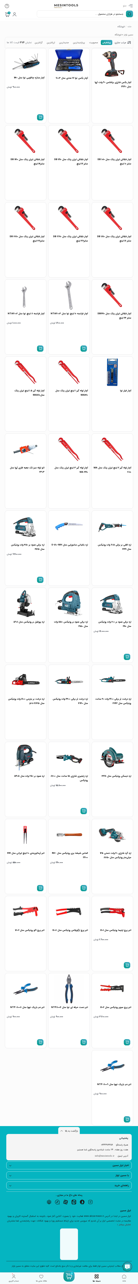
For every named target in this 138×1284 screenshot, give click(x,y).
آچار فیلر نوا (125, 391)
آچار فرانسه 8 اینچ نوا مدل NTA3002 (26, 313)
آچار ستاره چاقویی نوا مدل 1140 (29, 78)
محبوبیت (93, 42)
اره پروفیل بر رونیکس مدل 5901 (28, 622)
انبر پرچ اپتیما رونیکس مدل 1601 (115, 930)
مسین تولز (128, 34)
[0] (69, 1280)
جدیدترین (64, 42)
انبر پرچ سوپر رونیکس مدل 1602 (115, 1007)
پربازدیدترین (79, 42)
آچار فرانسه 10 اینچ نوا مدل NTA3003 (69, 313)
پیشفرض (106, 42)
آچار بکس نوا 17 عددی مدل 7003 (72, 78)
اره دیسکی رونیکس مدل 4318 (116, 776)
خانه (129, 26)
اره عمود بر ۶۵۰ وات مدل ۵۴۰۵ (29, 776)
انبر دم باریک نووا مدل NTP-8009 (114, 1084)
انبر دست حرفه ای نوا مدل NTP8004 (69, 1007)
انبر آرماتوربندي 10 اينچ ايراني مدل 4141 (25, 853)
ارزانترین (51, 42)
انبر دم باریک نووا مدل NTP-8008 (27, 1007)
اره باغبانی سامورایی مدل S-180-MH (69, 545)
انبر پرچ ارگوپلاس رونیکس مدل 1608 (70, 930)
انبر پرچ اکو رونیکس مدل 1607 (29, 930)
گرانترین (39, 42)
